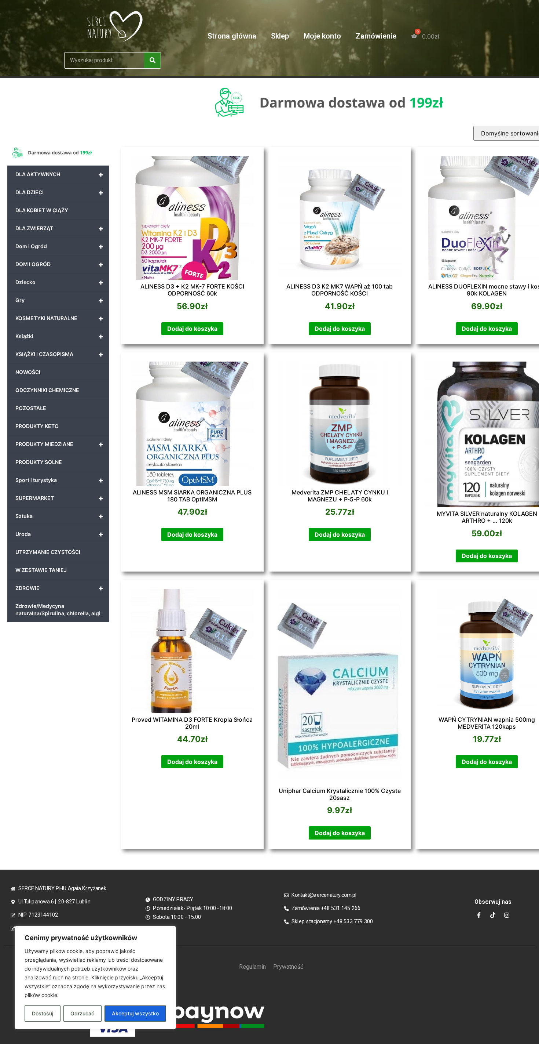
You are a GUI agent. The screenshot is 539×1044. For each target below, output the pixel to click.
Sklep (280, 36)
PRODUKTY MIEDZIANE (59, 444)
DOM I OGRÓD (59, 264)
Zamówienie (376, 36)
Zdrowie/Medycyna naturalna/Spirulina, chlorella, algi (57, 609)
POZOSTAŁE (30, 408)
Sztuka (59, 516)
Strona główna (232, 36)
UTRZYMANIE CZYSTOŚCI (47, 552)
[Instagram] (507, 915)
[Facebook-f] (479, 915)
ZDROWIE (59, 588)
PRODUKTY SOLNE (38, 462)
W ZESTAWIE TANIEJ (41, 570)
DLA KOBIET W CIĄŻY (41, 210)
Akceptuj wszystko (135, 1013)
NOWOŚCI (27, 372)
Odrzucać (82, 1013)
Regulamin (252, 966)
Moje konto (322, 36)
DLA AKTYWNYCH (59, 174)
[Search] (152, 60)
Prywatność (288, 966)
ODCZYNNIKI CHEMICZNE (47, 390)
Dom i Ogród (59, 246)
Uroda (59, 534)
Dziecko (59, 282)
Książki (59, 336)
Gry (59, 300)
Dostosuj (42, 1013)
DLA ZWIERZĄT (59, 228)
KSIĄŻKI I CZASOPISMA (59, 354)
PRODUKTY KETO (37, 426)
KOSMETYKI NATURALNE (59, 318)
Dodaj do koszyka (192, 328)
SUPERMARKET (59, 498)
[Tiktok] (493, 915)
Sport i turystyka (59, 480)
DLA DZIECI (59, 192)
